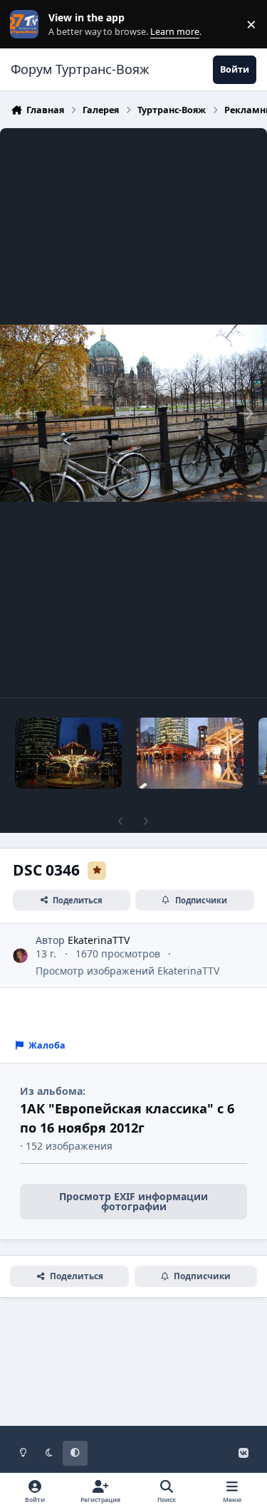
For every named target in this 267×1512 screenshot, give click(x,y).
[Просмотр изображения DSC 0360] (190, 753)
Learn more (27, 24)
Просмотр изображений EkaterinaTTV (127, 970)
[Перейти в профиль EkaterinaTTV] (20, 955)
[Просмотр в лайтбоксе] (133, 413)
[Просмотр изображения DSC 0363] (68, 753)
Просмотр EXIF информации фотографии (133, 1201)
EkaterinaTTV (99, 940)
